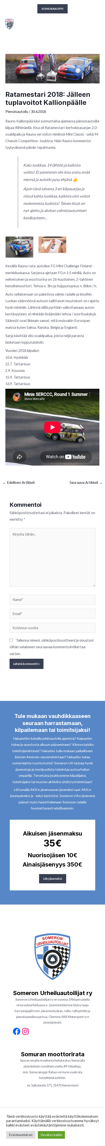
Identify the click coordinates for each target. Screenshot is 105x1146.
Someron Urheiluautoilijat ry (43, 24)
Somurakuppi (38, 1072)
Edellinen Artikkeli (18, 482)
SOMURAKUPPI (52, 8)
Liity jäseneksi (52, 878)
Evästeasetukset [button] (20, 1135)
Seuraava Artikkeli (86, 482)
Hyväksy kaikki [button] (51, 1135)
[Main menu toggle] (97, 24)
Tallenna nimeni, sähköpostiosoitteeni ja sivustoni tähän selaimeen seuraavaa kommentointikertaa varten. (52, 647)
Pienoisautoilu (16, 112)
